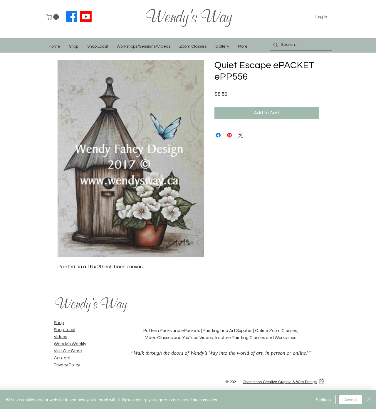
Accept (350, 400)
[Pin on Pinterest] (229, 135)
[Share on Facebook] (218, 135)
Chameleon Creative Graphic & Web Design (280, 382)
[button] (53, 17)
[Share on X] (240, 135)
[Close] (368, 399)
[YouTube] (86, 16)
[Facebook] (71, 16)
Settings (323, 400)
